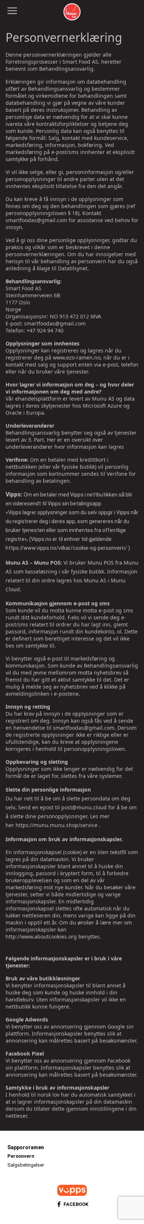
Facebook (76, 1204)
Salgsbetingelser (25, 1165)
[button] (12, 11)
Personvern (20, 1156)
